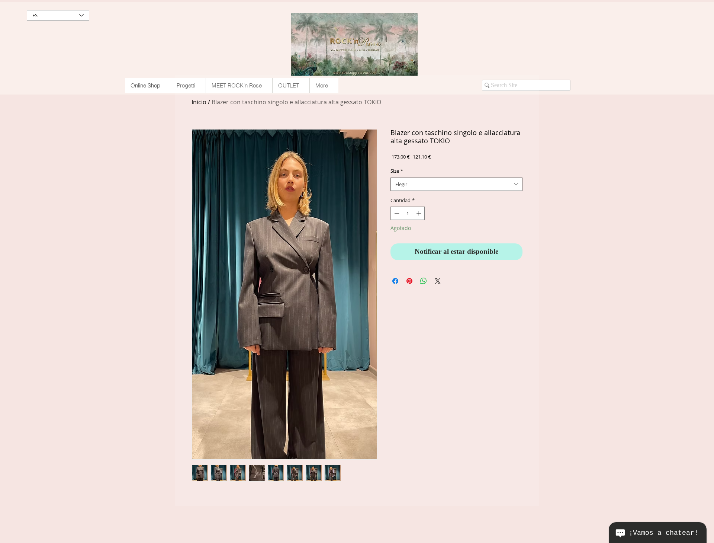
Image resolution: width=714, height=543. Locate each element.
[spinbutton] (408, 213)
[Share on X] (437, 281)
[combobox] (456, 184)
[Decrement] (396, 213)
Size (396, 170)
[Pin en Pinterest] (409, 281)
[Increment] (419, 213)
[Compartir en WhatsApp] (423, 281)
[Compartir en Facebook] (395, 281)
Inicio (199, 102)
